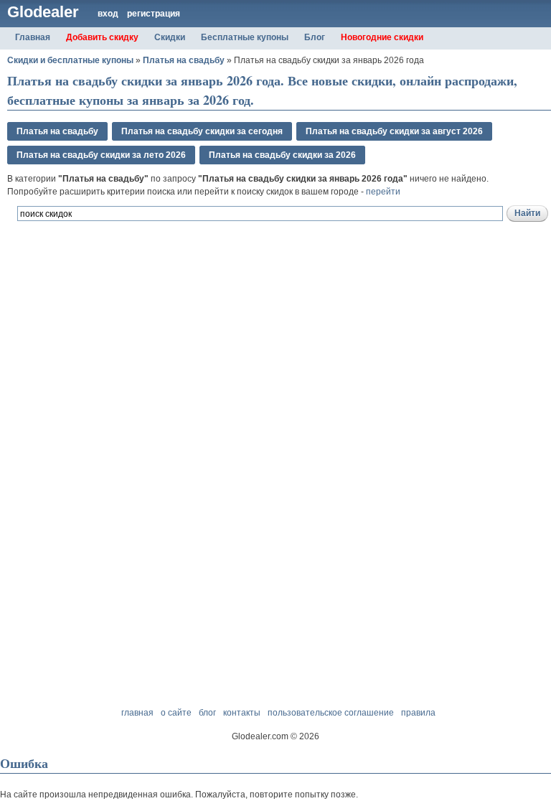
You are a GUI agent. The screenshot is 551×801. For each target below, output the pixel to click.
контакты (241, 713)
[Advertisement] (175, 300)
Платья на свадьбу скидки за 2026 (282, 155)
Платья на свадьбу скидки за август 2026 (394, 131)
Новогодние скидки (382, 37)
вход (108, 14)
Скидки (169, 37)
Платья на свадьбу (184, 60)
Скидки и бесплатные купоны (70, 60)
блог (207, 713)
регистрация (153, 14)
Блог (314, 37)
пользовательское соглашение (331, 713)
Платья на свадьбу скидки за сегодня (202, 131)
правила (418, 713)
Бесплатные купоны (244, 37)
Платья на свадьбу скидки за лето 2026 (101, 155)
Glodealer (43, 12)
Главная (32, 37)
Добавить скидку (102, 37)
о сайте (176, 713)
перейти (383, 192)
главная (137, 713)
